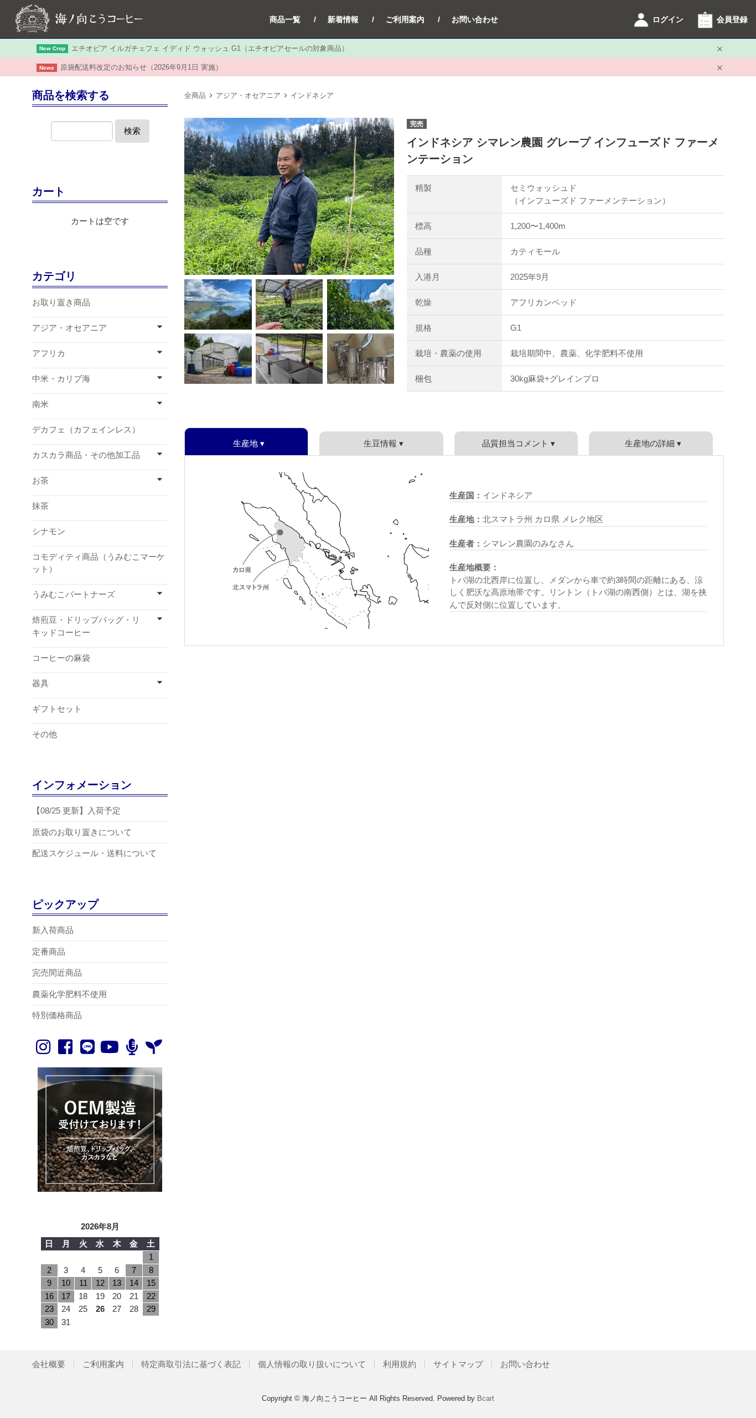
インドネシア (312, 95)
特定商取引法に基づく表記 (191, 1364)
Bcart (485, 1398)
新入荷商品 (53, 930)
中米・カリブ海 (61, 378)
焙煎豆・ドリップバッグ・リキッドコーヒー (86, 626)
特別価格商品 (57, 1015)
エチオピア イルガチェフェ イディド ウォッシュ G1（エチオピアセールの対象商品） (210, 48)
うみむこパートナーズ (73, 594)
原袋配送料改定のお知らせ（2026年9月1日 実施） (141, 67)
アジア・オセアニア (248, 95)
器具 (40, 683)
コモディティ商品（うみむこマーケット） (98, 563)
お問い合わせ (475, 19)
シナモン (48, 531)
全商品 (195, 95)
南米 (40, 404)
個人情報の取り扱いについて (312, 1364)
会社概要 (48, 1364)
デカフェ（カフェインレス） (86, 429)
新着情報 (343, 19)
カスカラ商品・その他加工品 (86, 455)
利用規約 (399, 1364)
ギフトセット (57, 708)
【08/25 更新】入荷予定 (76, 810)
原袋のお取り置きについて (82, 832)
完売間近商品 (57, 972)
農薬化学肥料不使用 (69, 994)
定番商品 (48, 951)
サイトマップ (458, 1364)
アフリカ (48, 353)
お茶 (40, 480)
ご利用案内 (405, 19)
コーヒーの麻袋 (61, 658)
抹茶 (40, 505)
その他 (44, 734)
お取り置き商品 (61, 302)
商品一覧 (285, 19)
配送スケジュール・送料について (94, 853)
